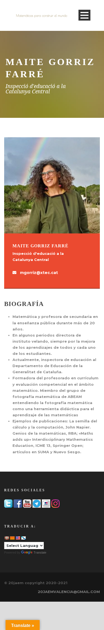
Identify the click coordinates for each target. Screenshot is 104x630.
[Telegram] (36, 503)
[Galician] (23, 538)
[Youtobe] (27, 503)
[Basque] (6, 538)
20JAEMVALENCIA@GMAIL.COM (69, 591)
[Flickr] (46, 503)
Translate (40, 552)
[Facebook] (18, 503)
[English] (17, 538)
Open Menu (84, 15)
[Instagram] (55, 503)
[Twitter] (8, 503)
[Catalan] (12, 538)
